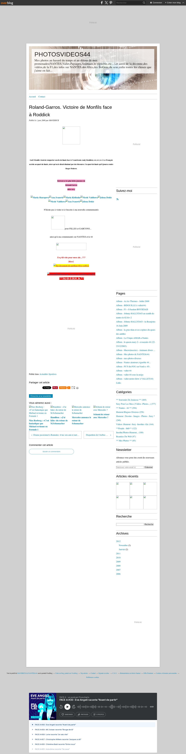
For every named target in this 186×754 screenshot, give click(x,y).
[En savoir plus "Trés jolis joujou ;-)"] (150, 489)
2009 (118, 561)
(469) (131, 399)
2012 (118, 541)
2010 (118, 557)
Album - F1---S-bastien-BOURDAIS (132, 309)
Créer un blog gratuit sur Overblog (66, 673)
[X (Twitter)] (106, 2)
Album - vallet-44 (123, 370)
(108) (129, 432)
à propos (100, 714)
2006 (118, 573)
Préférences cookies (92, 677)
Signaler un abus (104, 673)
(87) (126, 436)
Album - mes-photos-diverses (128, 358)
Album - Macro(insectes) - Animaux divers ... (135, 350)
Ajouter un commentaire (51, 452)
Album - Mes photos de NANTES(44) (132, 354)
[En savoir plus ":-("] (123, 502)
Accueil (32, 96)
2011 (118, 553)
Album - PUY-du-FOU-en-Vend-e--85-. (133, 366)
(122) (126, 428)
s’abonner (69, 714)
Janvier (122, 549)
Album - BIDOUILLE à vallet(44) (131, 305)
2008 (118, 565)
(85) (126, 440)
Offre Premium (148, 673)
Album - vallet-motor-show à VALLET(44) (134, 378)
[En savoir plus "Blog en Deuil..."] (150, 502)
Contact (41, 96)
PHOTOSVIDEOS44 (62, 54)
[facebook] (101, 2)
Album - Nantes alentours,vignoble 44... (133, 362)
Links (118, 382)
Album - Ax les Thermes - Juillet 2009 (132, 301)
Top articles (84, 673)
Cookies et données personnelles (166, 673)
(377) (136, 403)
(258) (130, 412)
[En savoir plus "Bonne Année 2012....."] (136, 502)
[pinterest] (110, 2)
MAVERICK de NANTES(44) (27, 673)
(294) (126, 407)
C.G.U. (114, 673)
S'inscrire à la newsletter (40, 396)
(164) (135, 424)
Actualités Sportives (48, 374)
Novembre (123, 545)
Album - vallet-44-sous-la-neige (129, 374)
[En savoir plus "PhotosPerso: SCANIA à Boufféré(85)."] (123, 489)
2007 (118, 569)
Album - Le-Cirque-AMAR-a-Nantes (132, 337)
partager (84, 714)
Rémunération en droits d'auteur (130, 673)
